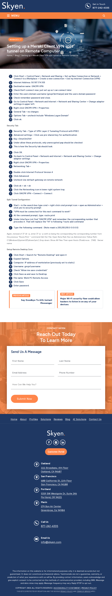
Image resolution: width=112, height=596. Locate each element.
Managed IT (16, 40)
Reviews (58, 419)
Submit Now (24, 398)
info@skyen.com (51, 542)
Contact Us (95, 419)
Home (14, 419)
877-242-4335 (101, 8)
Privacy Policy (89, 588)
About (23, 419)
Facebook (49, 443)
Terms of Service (84, 591)
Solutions (46, 419)
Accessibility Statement (67, 588)
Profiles (33, 419)
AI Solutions (79, 419)
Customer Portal (56, 451)
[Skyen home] (13, 6)
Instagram (56, 443)
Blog (67, 419)
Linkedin (63, 443)
